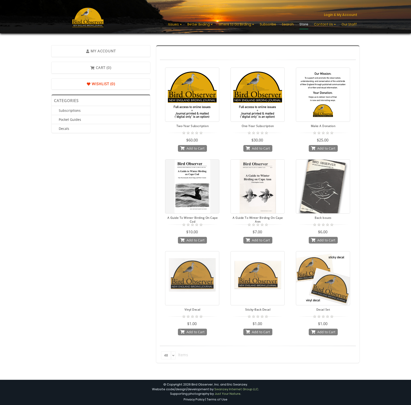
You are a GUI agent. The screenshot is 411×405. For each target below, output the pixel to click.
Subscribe (268, 24)
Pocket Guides (70, 119)
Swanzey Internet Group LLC (236, 389)
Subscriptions (70, 110)
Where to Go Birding (235, 24)
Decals (64, 128)
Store (303, 24)
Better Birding (198, 24)
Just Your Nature (227, 393)
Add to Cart (195, 148)
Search (288, 24)
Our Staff (349, 24)
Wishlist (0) (103, 83)
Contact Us (324, 24)
